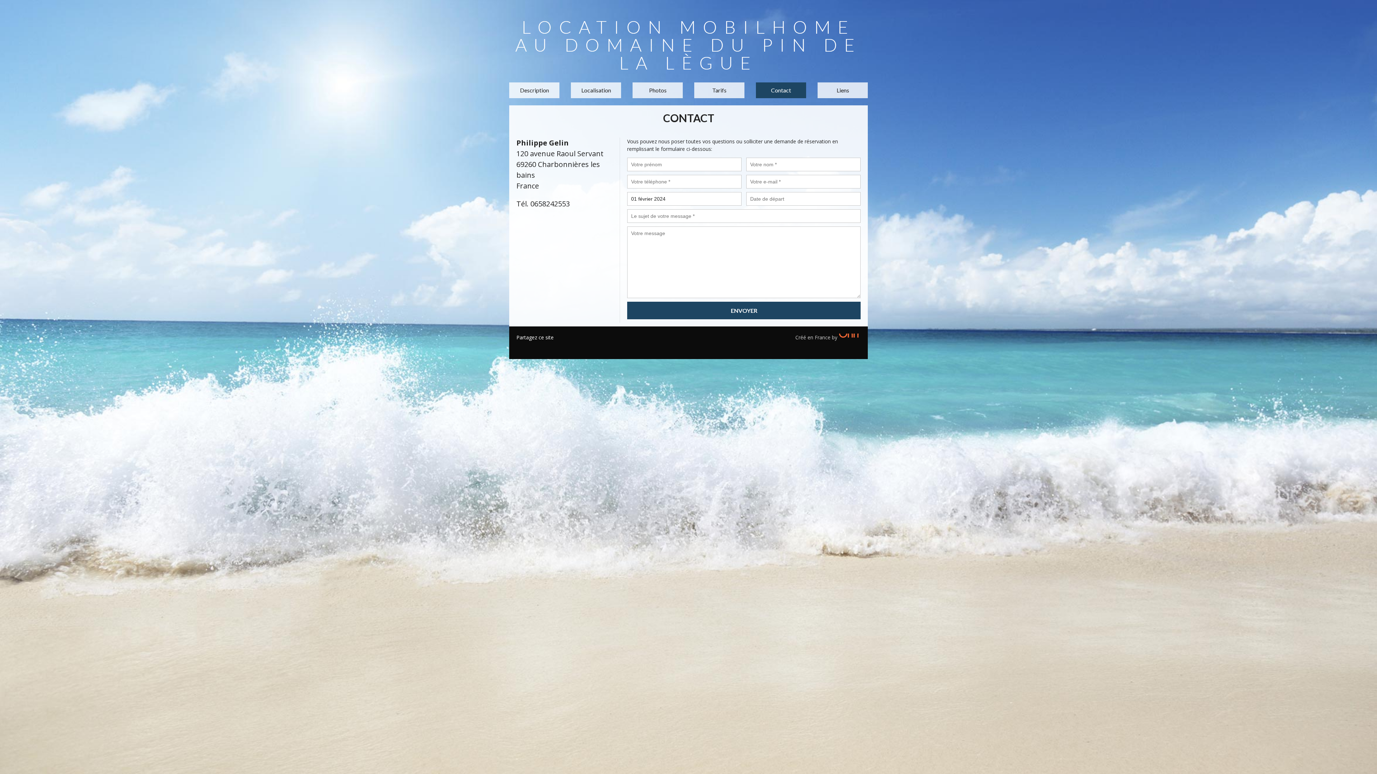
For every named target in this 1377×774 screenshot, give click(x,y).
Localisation (596, 90)
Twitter (532, 346)
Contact (781, 90)
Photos (658, 90)
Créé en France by (817, 337)
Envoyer (744, 310)
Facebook (521, 346)
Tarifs (719, 90)
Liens (843, 90)
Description (534, 90)
